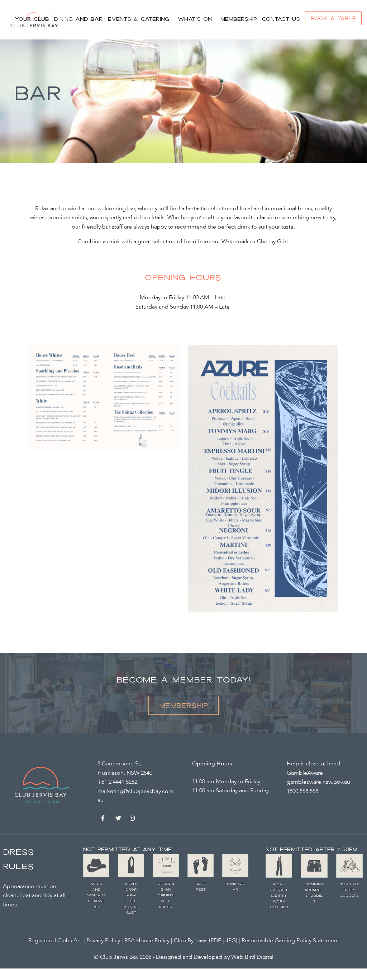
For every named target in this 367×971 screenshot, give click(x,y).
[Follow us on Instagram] (133, 819)
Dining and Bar (78, 19)
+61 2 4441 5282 (117, 782)
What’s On (195, 19)
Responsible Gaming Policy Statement (290, 940)
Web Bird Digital (252, 957)
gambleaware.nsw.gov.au (318, 782)
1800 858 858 (302, 791)
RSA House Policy (147, 940)
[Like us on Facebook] (104, 819)
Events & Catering (138, 19)
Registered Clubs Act (55, 940)
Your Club (32, 19)
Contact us (281, 19)
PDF (216, 940)
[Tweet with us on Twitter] (119, 819)
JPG (230, 940)
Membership (238, 19)
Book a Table (333, 18)
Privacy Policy (103, 940)
